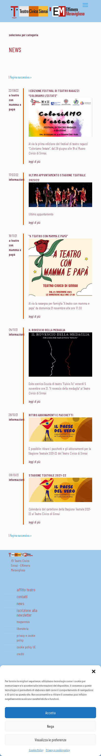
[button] (93, 671)
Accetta (50, 713)
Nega (50, 726)
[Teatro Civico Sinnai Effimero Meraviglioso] (49, 18)
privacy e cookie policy (26, 638)
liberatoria (22, 629)
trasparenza (23, 622)
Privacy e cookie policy (58, 750)
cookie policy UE (26, 647)
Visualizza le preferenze (50, 740)
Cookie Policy (36, 750)
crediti (20, 654)
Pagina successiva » (21, 77)
